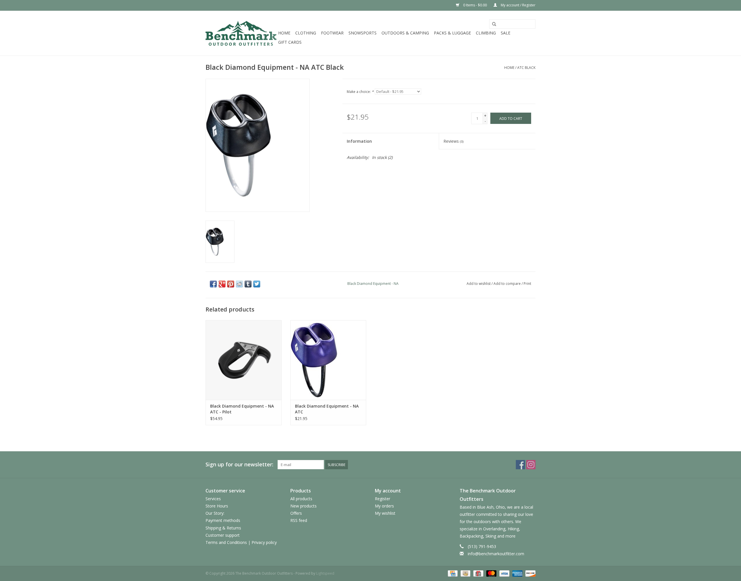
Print (527, 283)
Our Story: (215, 513)
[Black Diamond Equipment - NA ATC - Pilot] (244, 360)
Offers (296, 513)
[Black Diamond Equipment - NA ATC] (328, 360)
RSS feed (298, 520)
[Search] (494, 24)
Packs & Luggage (452, 33)
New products (303, 506)
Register (382, 498)
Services (213, 498)
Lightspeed (325, 573)
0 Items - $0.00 (475, 5)
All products (301, 498)
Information (359, 141)
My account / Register (517, 5)
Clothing (305, 33)
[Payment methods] (452, 573)
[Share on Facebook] (213, 284)
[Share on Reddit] (239, 284)
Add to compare (508, 283)
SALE (505, 33)
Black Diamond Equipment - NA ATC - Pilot (242, 409)
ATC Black (526, 67)
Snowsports (363, 33)
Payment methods (223, 520)
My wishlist (385, 513)
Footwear (332, 33)
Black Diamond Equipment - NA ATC (327, 409)
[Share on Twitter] (256, 284)
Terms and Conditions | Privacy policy (241, 542)
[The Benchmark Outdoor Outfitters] (241, 33)
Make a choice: (360, 91)
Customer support (223, 535)
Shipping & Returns (223, 528)
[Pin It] (230, 284)
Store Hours (217, 506)
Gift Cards (290, 42)
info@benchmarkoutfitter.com (496, 553)
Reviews (453, 141)
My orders (384, 506)
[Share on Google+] (222, 284)
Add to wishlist (479, 283)
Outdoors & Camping (405, 33)
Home (284, 33)
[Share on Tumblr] (248, 284)
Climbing (486, 33)
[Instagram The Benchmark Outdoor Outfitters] (530, 464)
